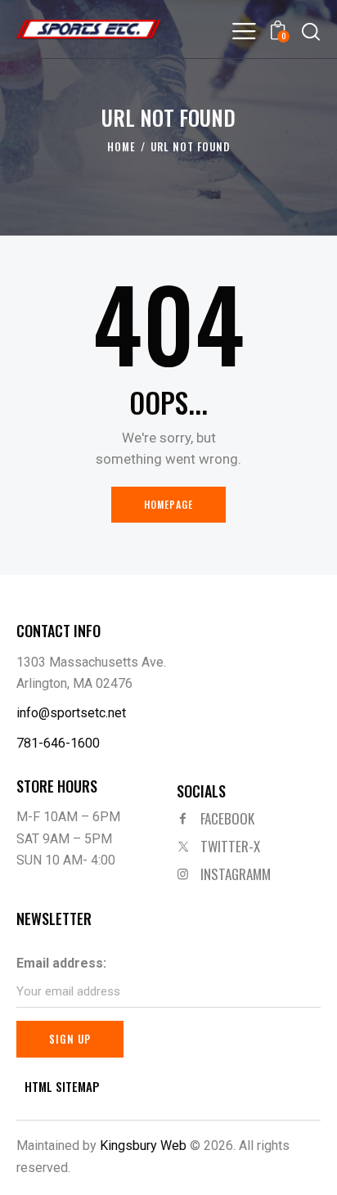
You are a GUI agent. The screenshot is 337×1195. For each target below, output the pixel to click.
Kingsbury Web (143, 1145)
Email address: (61, 963)
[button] (243, 31)
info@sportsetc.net (71, 713)
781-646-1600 (58, 743)
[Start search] (310, 31)
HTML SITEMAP (62, 1086)
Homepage (169, 504)
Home (121, 147)
